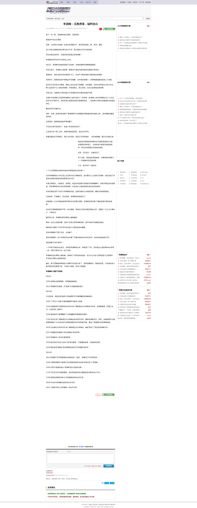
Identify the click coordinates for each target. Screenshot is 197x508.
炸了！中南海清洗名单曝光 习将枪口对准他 (133, 43)
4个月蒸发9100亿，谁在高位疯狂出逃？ (132, 118)
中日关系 (134, 178)
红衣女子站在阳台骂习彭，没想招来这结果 (133, 101)
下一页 (112, 483)
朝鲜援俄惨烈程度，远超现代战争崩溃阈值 (133, 109)
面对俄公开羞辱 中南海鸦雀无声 (130, 40)
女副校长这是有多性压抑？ (128, 104)
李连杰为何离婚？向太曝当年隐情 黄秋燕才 (133, 48)
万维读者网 (49, 18)
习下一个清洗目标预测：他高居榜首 (131, 98)
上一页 (107, 483)
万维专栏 (123, 181)
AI (143, 178)
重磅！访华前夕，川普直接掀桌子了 (131, 37)
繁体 (124, 2)
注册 (149, 2)
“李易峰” (81, 447)
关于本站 (84, 504)
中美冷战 (134, 175)
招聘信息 (101, 504)
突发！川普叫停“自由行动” (128, 115)
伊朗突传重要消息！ (126, 45)
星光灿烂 (57, 18)
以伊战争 (134, 181)
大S (143, 181)
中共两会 (123, 184)
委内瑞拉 (134, 184)
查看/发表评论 (82, 28)
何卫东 (144, 175)
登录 (146, 2)
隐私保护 (112, 504)
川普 (121, 175)
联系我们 (95, 504)
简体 (121, 2)
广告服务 (89, 504)
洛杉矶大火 (145, 184)
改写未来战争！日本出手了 (128, 120)
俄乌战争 (134, 172)
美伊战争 (123, 172)
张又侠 (122, 178)
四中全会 (145, 172)
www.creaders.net (50, 28)
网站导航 (107, 504)
